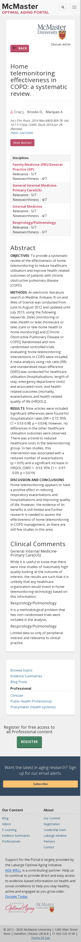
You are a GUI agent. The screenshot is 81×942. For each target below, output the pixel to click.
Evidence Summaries (26, 676)
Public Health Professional (31, 701)
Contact (49, 847)
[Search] (63, 7)
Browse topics (21, 670)
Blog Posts (18, 682)
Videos (6, 824)
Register (29, 741)
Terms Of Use (40, 938)
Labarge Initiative (55, 836)
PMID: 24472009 (21, 133)
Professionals (11, 841)
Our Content (52, 818)
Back (22, 48)
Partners (49, 841)
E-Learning (9, 830)
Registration (52, 824)
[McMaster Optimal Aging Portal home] (20, 910)
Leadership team (55, 830)
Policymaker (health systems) (33, 707)
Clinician (16, 695)
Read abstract (23, 142)
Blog (5, 818)
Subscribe (40, 784)
